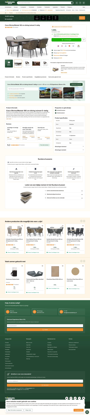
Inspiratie (28, 345)
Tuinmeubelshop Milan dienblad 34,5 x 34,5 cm (34, 280)
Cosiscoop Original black (12, 279)
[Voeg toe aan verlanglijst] (83, 40)
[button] (11, 27)
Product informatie (9, 77)
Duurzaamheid (72, 349)
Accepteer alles (78, 410)
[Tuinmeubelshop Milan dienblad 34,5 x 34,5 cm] (35, 271)
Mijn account (29, 342)
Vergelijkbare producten (40, 77)
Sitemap (28, 358)
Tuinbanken (47, 7)
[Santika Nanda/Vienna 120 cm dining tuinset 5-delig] (55, 231)
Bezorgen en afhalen (52, 347)
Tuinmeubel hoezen (9, 365)
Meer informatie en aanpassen (15, 410)
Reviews (18, 77)
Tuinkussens (8, 361)
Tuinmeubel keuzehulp (53, 354)
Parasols (63, 7)
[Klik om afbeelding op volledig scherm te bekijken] (27, 43)
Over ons (28, 347)
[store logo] (10, 2)
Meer (84, 7)
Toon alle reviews (44, 145)
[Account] (76, 2)
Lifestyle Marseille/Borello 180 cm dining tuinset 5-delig (75, 240)
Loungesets (23, 7)
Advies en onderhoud (74, 342)
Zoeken (46, 329)
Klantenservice (82, 10)
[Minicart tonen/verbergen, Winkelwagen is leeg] (83, 2)
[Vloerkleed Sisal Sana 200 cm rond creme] (75, 271)
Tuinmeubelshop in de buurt (32, 356)
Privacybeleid (29, 388)
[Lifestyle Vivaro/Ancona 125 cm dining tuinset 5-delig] (14, 231)
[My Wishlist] (80, 2)
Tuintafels (39, 7)
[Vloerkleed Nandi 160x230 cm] (55, 271)
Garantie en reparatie (52, 351)
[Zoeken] (72, 3)
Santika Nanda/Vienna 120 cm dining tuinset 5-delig (54, 240)
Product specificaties (27, 77)
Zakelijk (28, 351)
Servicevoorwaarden (11, 389)
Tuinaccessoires (8, 363)
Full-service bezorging (53, 356)
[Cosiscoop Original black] (14, 271)
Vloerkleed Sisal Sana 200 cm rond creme (75, 280)
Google (19, 389)
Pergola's (70, 7)
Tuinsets (16, 7)
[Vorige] (7, 45)
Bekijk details (64, 72)
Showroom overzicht (76, 84)
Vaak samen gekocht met (54, 77)
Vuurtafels (7, 356)
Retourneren (50, 349)
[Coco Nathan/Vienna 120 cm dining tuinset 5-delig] (35, 231)
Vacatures (28, 349)
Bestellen (50, 345)
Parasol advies (72, 345)
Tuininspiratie (68, 10)
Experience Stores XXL (60, 10)
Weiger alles (28, 410)
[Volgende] (47, 45)
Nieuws (76, 10)
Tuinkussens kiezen (73, 347)
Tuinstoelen (31, 7)
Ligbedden (55, 7)
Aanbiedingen (8, 7)
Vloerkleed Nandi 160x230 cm (55, 279)
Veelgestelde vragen (31, 354)
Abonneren (46, 385)
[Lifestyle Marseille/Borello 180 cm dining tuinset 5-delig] (75, 231)
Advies (73, 10)
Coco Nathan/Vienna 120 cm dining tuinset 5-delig (33, 240)
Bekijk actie (82, 17)
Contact (49, 342)
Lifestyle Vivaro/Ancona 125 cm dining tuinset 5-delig (14, 240)
